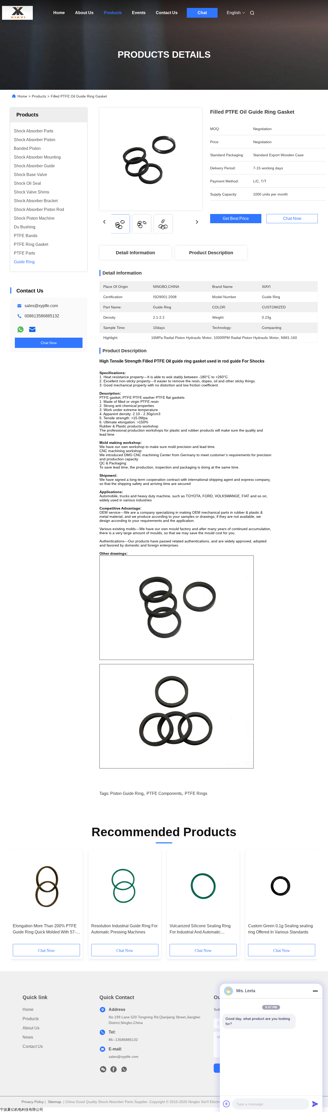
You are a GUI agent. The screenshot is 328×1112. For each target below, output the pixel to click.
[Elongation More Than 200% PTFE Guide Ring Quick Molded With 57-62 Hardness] (46, 886)
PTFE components (164, 793)
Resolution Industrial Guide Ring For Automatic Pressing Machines (124, 929)
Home (59, 13)
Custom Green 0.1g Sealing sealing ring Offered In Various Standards (280, 929)
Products (113, 13)
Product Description (211, 252)
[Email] (32, 329)
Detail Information (135, 252)
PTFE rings (196, 793)
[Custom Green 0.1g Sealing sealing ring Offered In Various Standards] (281, 886)
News (28, 1037)
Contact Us (167, 13)
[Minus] (315, 991)
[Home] (17, 13)
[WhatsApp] (20, 329)
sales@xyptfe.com (41, 306)
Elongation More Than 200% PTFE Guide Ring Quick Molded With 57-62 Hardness (45, 929)
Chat (202, 13)
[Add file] (226, 1103)
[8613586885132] (124, 1071)
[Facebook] (113, 1071)
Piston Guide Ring (127, 793)
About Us (84, 13)
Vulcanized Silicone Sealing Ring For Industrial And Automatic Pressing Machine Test (200, 929)
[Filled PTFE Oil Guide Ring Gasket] (150, 159)
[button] (19, 898)
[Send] (315, 1103)
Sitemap (54, 1102)
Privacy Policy (33, 1102)
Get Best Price (236, 219)
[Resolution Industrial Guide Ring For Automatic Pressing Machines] (124, 886)
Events (139, 13)
